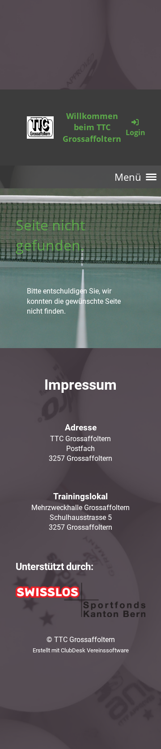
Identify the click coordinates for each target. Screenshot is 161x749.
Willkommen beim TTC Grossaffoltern (92, 127)
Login (135, 132)
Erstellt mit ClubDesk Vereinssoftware (81, 650)
